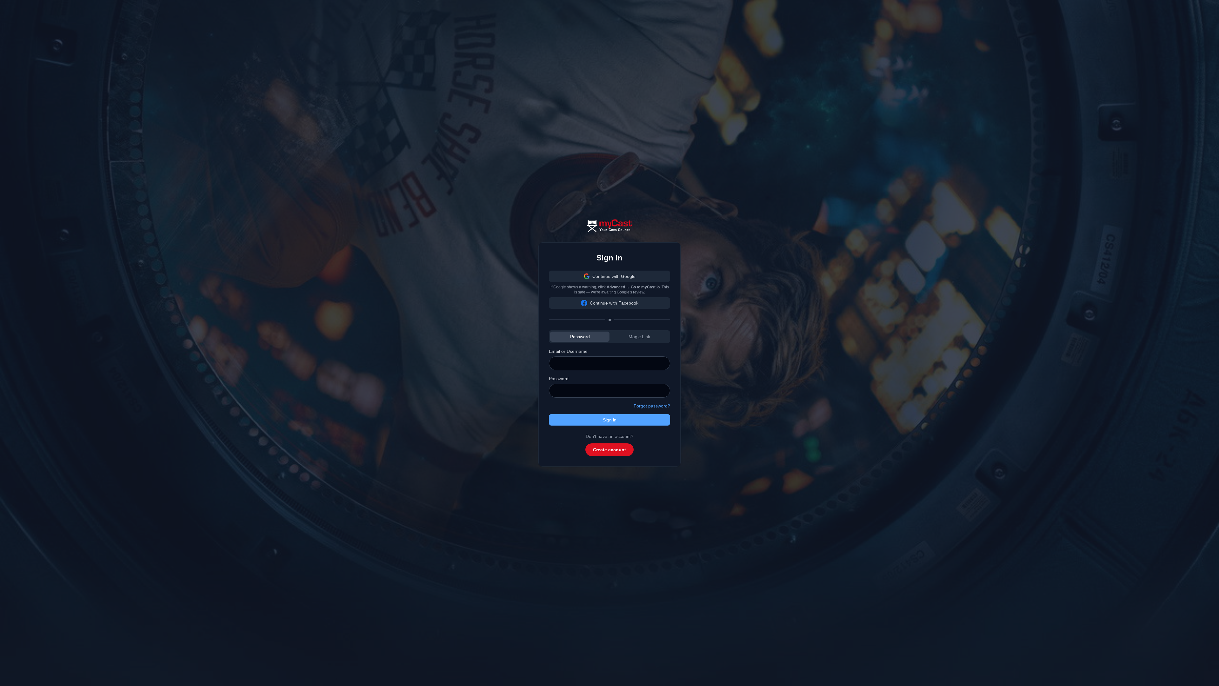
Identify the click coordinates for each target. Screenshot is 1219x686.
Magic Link (639, 336)
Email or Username (568, 351)
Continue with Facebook (614, 303)
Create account (609, 449)
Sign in (609, 419)
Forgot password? (652, 405)
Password (580, 336)
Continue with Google (614, 276)
